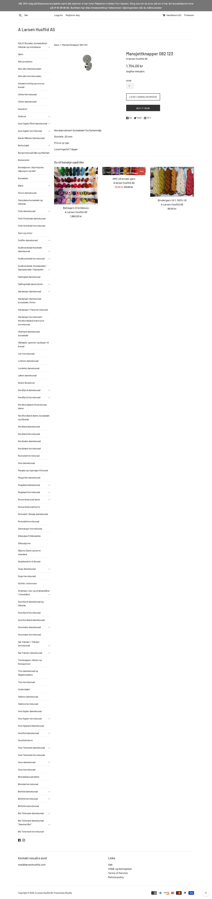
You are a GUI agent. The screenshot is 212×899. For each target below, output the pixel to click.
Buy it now (143, 108)
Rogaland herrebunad (34, 492)
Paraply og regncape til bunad (33, 470)
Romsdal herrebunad (28, 521)
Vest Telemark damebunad (34, 747)
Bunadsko (23, 178)
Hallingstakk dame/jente (34, 284)
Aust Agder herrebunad (34, 130)
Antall (128, 80)
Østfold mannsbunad (28, 806)
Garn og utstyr (25, 233)
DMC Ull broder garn (124, 178)
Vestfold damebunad (34, 733)
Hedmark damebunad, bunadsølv (29, 333)
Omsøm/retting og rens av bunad (31, 85)
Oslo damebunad (26, 463)
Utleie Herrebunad (27, 94)
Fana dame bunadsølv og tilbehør (30, 202)
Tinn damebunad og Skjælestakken (28, 673)
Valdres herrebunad (28, 703)
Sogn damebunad (34, 568)
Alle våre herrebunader (29, 76)
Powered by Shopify (63, 893)
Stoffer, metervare (27, 583)
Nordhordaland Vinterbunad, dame (32, 406)
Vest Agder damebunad (30, 711)
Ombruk (34, 116)
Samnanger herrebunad (30, 528)
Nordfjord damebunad (34, 390)
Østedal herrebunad (28, 784)
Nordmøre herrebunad (29, 448)
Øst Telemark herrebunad (31, 831)
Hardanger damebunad (34, 291)
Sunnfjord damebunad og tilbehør (31, 603)
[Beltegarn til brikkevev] (76, 185)
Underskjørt (24, 689)
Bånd (34, 185)
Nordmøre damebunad (29, 441)
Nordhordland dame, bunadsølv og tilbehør (34, 417)
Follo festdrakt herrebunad (31, 225)
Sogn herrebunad (27, 576)
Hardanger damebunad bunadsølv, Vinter (29, 300)
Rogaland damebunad (34, 485)
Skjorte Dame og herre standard (29, 552)
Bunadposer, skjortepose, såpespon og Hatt (31, 169)
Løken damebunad (27, 375)
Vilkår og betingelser (120, 868)
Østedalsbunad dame (28, 776)
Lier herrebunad (26, 353)
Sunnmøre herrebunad (29, 634)
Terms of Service (118, 873)
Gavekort (22, 109)
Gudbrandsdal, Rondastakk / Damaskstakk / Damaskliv (34, 267)
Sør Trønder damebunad (34, 652)
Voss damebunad (34, 762)
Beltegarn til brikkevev (76, 207)
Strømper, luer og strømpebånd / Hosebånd (34, 592)
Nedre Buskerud (26, 382)
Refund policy (116, 877)
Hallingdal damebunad (29, 276)
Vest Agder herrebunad (34, 718)
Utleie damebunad (27, 101)
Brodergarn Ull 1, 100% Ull (172, 200)
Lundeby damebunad (28, 368)
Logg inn (58, 15)
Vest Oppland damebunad (31, 725)
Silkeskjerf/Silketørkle (29, 536)
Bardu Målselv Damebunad (31, 138)
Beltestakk (34, 145)
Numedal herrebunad (29, 455)
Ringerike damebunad (29, 477)
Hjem (20, 54)
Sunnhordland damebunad (31, 620)
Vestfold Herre (25, 740)
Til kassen (189, 15)
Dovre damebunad (27, 192)
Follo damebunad (34, 211)
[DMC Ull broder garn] (124, 171)
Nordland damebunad (29, 426)
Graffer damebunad (34, 240)
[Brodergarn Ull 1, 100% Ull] (172, 182)
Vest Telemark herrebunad (31, 755)
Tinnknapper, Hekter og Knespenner (30, 662)
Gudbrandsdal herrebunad (34, 258)
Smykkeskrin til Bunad (29, 561)
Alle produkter (25, 61)
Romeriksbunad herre (29, 506)
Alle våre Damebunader (30, 68)
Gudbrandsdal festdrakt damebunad (34, 249)
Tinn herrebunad (26, 682)
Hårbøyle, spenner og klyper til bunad (33, 344)
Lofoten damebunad (28, 360)
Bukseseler (24, 160)
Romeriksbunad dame (34, 499)
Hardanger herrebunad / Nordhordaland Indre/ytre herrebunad (31, 320)
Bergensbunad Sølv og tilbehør (34, 152)
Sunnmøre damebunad (34, 627)
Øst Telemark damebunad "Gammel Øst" (34, 822)
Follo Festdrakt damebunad (32, 218)
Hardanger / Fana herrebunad (33, 309)
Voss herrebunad (26, 769)
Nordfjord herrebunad (34, 397)
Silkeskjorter (24, 543)
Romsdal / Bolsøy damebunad (33, 514)
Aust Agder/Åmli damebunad (34, 123)
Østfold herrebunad (34, 798)
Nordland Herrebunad (29, 433)
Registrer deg (73, 15)
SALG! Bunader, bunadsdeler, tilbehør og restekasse (34, 45)
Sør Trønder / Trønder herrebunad (34, 643)
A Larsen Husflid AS (36, 29)
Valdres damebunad (28, 696)
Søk (110, 864)
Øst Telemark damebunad (34, 813)
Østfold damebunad (34, 791)
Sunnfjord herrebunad (29, 612)
